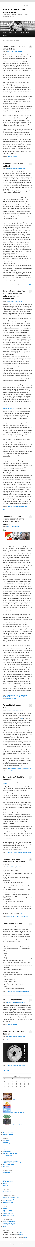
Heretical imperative (26, 768)
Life (3, 770)
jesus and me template (8, 1225)
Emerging (19, 768)
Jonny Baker (6, 1140)
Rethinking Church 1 (8, 1212)
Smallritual (5, 1142)
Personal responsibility (12, 999)
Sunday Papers (6, 1174)
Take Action (15, 284)
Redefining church (7, 1210)
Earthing (15, 506)
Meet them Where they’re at (9, 1199)
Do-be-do (5, 1208)
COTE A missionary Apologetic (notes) (12, 1163)
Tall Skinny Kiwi (7, 1144)
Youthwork (21, 284)
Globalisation (6, 696)
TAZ (7, 439)
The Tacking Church (8, 1132)
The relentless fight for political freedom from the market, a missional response (13, 520)
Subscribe (22, 32)
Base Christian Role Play (9, 1221)
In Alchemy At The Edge (8, 408)
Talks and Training (23, 991)
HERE (20, 913)
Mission (21, 696)
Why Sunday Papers (8, 1134)
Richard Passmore (18, 51)
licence (20, 1232)
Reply (14, 698)
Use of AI (28, 32)
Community (9, 156)
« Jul (8, 1089)
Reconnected (6, 1166)
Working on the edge (8, 1202)
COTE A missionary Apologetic (10, 1161)
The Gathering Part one (12, 923)
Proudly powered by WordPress (17, 1244)
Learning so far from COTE (9, 1164)
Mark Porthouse (7, 1191)
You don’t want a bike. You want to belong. (14, 47)
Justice (17, 696)
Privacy (15, 32)
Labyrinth (5, 1226)
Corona (18, 695)
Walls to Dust (24, 508)
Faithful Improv (20, 506)
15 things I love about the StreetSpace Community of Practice (14, 861)
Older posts (6, 1070)
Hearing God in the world (9, 1223)
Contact (10, 32)
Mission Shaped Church (9, 1172)
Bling (4, 1180)
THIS (7, 1039)
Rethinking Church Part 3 (9, 1215)
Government (12, 696)
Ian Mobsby (17, 526)
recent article (21, 308)
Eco (26, 695)
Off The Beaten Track (16, 1125)
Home (4, 32)
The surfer (5, 1185)
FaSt (13, 1099)
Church (8, 695)
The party (5, 1183)
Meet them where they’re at (17, 1112)
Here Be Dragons (7, 1151)
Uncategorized (16, 508)
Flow (4, 1131)
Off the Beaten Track (8, 1155)
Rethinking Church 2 (8, 1213)
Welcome (5, 35)
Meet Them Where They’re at (10, 1153)
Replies (15, 156)
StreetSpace (21, 852)
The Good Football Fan (8, 1182)
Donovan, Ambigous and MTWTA (11, 1197)
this (22, 718)
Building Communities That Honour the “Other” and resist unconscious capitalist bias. (14, 295)
